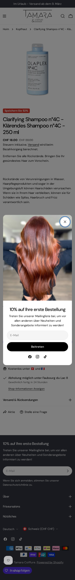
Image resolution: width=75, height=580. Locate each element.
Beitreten (37, 347)
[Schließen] (65, 221)
